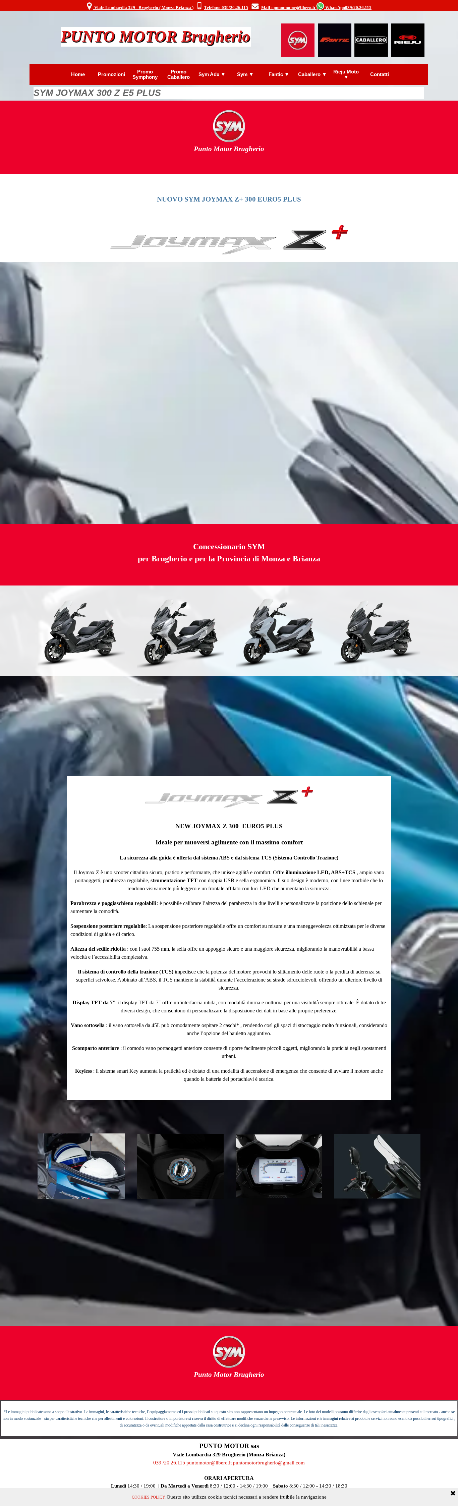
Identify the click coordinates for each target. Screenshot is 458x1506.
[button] (199, 6)
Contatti (379, 74)
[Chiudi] (453, 1494)
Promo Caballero (178, 74)
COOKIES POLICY (148, 1497)
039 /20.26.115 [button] (169, 1462)
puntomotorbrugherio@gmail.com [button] (269, 1462)
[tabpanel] (228, 6)
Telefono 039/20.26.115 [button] (226, 7)
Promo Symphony (145, 74)
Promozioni (111, 74)
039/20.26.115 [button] (358, 7)
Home (78, 74)
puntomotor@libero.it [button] (209, 1462)
